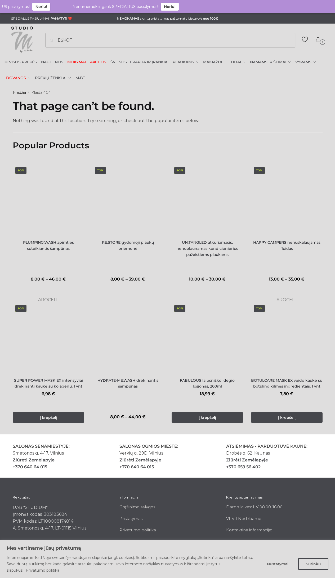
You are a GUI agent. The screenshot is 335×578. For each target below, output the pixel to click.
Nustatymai (277, 564)
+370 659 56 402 (243, 466)
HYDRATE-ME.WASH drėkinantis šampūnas (127, 383)
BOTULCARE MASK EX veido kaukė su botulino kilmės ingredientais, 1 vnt (286, 383)
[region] (167, 559)
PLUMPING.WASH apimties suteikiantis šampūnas (48, 245)
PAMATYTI (59, 18)
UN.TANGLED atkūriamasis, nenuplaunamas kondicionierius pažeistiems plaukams (207, 248)
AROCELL (48, 299)
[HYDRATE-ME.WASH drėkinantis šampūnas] (128, 338)
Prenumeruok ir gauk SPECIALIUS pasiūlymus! (109, 6)
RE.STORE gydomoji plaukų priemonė (128, 245)
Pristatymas (130, 518)
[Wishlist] (76, 172)
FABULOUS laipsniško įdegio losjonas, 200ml (207, 383)
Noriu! (36, 6)
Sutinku (313, 564)
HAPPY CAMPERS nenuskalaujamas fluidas (286, 245)
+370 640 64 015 (30, 466)
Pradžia (19, 92)
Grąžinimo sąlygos (137, 506)
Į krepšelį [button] (48, 417)
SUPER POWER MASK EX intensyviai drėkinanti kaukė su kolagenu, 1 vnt (48, 383)
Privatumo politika (42, 570)
